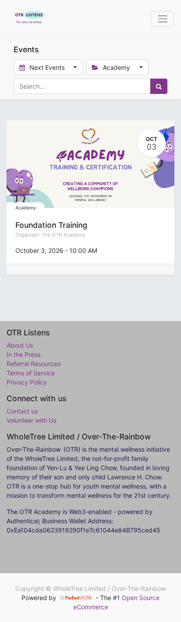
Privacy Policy (27, 382)
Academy (25, 208)
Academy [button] (116, 67)
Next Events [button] (47, 67)
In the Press (23, 354)
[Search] (158, 86)
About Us (20, 345)
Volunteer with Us (31, 420)
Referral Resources (34, 363)
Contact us (22, 411)
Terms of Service (31, 373)
